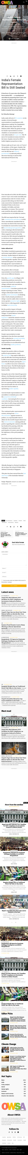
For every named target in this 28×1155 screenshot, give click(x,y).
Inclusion (11, 28)
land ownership (12, 305)
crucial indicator (7, 257)
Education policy (14, 908)
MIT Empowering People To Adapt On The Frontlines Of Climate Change (21, 534)
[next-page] (15, 922)
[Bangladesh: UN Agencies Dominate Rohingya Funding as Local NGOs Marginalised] (14, 844)
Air (2, 684)
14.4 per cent (17, 135)
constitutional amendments (12, 219)
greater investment (12, 295)
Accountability (5, 595)
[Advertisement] (14, 58)
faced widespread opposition (13, 228)
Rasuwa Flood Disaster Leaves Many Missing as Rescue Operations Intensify (13, 626)
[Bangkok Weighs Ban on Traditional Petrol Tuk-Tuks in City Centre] (14, 873)
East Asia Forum (15, 38)
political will (7, 355)
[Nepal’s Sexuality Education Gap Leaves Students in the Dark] (14, 902)
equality (15, 520)
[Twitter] (17, 76)
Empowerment (11, 26)
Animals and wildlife (6, 610)
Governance (5, 28)
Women (16, 522)
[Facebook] (7, 76)
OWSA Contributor (14, 834)
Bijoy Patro (14, 863)
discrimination (9, 520)
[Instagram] (15, 1132)
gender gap (10, 278)
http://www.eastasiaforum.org (18, 544)
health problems (16, 344)
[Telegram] (20, 76)
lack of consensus (9, 422)
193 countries (19, 118)
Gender (5, 26)
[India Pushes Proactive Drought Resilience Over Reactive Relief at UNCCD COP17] (5, 1050)
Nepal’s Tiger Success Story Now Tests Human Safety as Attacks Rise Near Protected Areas (13, 614)
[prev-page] (12, 922)
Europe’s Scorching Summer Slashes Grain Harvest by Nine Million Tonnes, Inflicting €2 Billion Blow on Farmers (18, 1059)
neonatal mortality (18, 338)
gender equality (13, 388)
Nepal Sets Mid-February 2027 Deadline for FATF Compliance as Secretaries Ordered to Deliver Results (14, 826)
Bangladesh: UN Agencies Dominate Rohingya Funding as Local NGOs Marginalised (13, 641)
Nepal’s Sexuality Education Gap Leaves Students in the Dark (14, 911)
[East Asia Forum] (10, 38)
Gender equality (20, 26)
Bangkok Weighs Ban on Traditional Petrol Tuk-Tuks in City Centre (14, 883)
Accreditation (5, 637)
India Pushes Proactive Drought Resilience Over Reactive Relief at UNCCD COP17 (17, 1049)
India (16, 28)
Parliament (4, 522)
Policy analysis (22, 28)
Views (14, 30)
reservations (11, 522)
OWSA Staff (14, 892)
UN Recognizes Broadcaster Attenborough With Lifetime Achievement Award (6, 534)
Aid (2, 623)
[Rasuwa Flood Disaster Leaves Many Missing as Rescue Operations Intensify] (5, 1037)
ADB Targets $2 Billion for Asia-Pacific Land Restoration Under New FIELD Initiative (18, 1068)
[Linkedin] (10, 76)
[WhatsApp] (14, 76)
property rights (15, 301)
